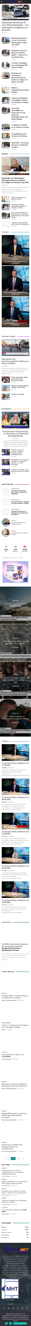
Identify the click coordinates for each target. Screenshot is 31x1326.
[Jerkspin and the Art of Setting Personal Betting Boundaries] (6, 512)
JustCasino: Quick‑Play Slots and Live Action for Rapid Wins (20, 223)
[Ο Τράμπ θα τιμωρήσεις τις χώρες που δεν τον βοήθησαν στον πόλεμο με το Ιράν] (15, 680)
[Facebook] (4, 1308)
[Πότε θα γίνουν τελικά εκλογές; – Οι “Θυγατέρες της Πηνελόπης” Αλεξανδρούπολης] (15, 420)
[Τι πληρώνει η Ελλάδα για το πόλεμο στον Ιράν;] (6, 127)
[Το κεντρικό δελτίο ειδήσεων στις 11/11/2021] (15, 1041)
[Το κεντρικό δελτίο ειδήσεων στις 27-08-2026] (15, 312)
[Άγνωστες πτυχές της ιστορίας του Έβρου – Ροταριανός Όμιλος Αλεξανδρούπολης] (6, 452)
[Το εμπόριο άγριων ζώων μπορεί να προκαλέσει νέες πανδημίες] (15, 642)
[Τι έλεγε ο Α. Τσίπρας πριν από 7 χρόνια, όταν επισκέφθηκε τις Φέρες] (15, 1012)
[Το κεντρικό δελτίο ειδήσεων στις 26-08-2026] (15, 855)
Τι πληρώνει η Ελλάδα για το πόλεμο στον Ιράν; (18, 523)
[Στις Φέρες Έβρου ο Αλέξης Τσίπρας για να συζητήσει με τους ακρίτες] (15, 983)
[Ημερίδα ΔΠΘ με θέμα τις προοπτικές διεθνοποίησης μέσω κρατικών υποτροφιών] (15, 1100)
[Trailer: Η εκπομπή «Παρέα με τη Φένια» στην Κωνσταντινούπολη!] (6, 380)
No (10, 1323)
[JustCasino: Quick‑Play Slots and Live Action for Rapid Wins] (6, 224)
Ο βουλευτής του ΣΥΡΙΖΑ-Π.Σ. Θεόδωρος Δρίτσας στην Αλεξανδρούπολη (12, 1147)
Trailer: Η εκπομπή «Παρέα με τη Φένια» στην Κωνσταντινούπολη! (19, 379)
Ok (6, 1323)
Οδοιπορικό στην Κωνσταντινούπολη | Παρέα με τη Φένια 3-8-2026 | (15, 361)
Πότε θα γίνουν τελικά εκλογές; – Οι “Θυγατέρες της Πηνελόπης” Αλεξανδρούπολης (15, 433)
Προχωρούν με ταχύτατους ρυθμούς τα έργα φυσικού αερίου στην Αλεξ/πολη (14, 1085)
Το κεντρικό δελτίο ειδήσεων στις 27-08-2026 (15, 324)
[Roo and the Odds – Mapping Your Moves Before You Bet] (6, 502)
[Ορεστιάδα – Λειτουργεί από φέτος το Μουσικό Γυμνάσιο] (6, 145)
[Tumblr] (22, 1308)
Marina (3, 1029)
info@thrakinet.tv (18, 1304)
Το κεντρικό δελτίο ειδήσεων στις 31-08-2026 (15, 262)
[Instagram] (8, 1308)
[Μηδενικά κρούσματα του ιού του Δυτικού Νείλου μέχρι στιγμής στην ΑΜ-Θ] (6, 40)
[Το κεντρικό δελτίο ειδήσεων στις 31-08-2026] (15, 250)
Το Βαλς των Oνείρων (17, 394)
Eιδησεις (13, 520)
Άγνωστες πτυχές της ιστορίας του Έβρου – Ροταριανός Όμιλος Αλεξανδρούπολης (17, 452)
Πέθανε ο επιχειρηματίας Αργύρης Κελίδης (20, 90)
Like (6, 545)
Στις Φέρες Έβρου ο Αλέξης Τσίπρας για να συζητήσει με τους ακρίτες (15, 997)
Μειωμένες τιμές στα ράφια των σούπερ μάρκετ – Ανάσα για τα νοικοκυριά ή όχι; (14, 1192)
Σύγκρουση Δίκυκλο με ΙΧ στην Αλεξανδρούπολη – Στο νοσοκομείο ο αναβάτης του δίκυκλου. (15, 26)
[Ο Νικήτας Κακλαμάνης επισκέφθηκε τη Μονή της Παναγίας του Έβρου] (6, 100)
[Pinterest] (17, 1308)
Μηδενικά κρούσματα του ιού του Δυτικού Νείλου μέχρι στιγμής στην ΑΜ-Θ (14, 1182)
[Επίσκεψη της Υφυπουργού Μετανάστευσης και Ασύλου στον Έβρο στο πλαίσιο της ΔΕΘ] (6, 75)
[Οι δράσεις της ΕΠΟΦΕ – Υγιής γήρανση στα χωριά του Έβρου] (6, 472)
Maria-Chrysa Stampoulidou (9, 1000)
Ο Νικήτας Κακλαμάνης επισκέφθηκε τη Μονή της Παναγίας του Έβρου (20, 100)
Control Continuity (6, 1059)
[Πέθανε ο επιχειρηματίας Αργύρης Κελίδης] (6, 90)
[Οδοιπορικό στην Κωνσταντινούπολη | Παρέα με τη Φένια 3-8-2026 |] (15, 347)
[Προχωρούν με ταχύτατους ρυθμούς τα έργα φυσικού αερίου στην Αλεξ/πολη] (15, 1071)
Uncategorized (15, 488)
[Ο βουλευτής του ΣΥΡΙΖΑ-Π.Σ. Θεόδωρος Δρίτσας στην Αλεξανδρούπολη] (15, 1132)
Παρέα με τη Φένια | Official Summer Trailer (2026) (19, 386)
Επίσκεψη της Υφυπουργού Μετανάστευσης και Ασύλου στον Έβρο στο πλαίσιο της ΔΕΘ (19, 77)
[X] (27, 1308)
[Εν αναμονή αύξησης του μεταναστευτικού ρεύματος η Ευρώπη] (15, 718)
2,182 (18, 1158)
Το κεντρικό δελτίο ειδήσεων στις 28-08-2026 (15, 293)
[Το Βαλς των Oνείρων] (6, 396)
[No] (29, 1319)
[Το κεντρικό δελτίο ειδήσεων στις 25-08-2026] (15, 889)
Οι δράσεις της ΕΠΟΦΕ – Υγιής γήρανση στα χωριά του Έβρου (20, 470)
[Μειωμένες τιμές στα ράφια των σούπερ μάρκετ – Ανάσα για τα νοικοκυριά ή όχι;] (6, 52)
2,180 (7, 1158)
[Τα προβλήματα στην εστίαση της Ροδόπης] (6, 136)
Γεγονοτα (15, 259)
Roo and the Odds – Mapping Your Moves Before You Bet (20, 502)
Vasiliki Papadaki (5, 1214)
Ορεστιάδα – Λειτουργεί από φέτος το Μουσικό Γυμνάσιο (20, 145)
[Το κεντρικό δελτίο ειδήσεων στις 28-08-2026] (15, 281)
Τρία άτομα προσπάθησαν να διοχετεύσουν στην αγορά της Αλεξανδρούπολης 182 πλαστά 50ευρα (20, 215)
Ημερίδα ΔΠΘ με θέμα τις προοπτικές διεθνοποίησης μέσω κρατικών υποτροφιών (14, 1115)
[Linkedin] (13, 1308)
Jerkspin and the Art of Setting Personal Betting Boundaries (19, 513)
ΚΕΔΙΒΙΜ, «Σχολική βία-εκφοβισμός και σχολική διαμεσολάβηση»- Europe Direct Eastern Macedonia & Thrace (15, 947)
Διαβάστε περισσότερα (20, 1323)
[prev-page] (3, 330)
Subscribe (24, 545)
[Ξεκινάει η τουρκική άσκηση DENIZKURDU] (15, 605)
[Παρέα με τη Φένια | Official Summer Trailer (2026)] (6, 388)
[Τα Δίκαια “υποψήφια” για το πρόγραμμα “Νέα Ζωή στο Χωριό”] (6, 65)
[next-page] (5, 330)
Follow (16, 545)
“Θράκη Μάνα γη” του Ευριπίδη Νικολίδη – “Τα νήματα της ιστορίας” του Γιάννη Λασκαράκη (20, 462)
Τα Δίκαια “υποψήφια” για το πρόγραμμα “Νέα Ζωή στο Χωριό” (19, 65)
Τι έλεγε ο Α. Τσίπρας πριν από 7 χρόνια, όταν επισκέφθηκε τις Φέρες (15, 1026)
